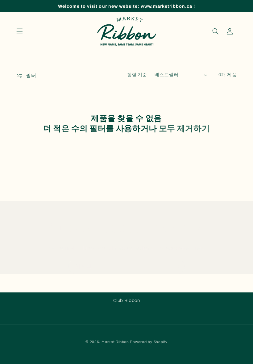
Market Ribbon (115, 342)
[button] (19, 31)
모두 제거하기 (184, 128)
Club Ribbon (126, 300)
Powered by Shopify (148, 342)
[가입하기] (177, 266)
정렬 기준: (137, 74)
